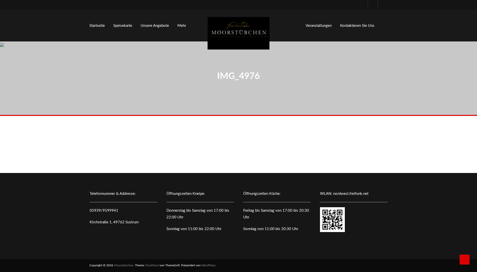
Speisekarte (122, 26)
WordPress (208, 265)
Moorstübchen (123, 265)
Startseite (97, 26)
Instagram (383, 5)
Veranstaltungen (319, 26)
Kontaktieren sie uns (357, 26)
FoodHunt (152, 265)
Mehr (181, 26)
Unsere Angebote (155, 26)
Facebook (373, 5)
